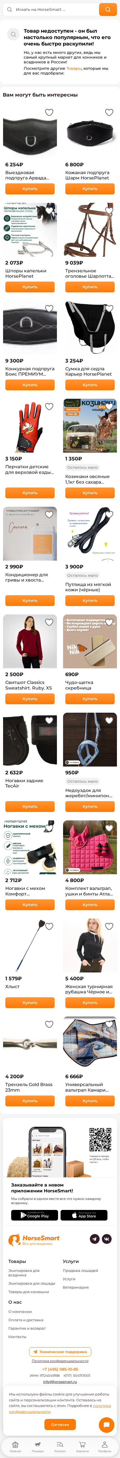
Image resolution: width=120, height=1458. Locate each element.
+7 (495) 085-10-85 (60, 1369)
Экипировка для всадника (24, 1272)
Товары (73, 68)
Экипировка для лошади (31, 1283)
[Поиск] (108, 9)
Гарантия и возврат (26, 1328)
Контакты (17, 1336)
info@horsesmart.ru (60, 1382)
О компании (20, 1311)
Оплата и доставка (26, 1320)
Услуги (69, 1279)
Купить (30, 188)
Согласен (60, 1424)
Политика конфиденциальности (60, 1361)
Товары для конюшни (28, 1291)
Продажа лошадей (80, 1270)
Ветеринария (76, 1287)
